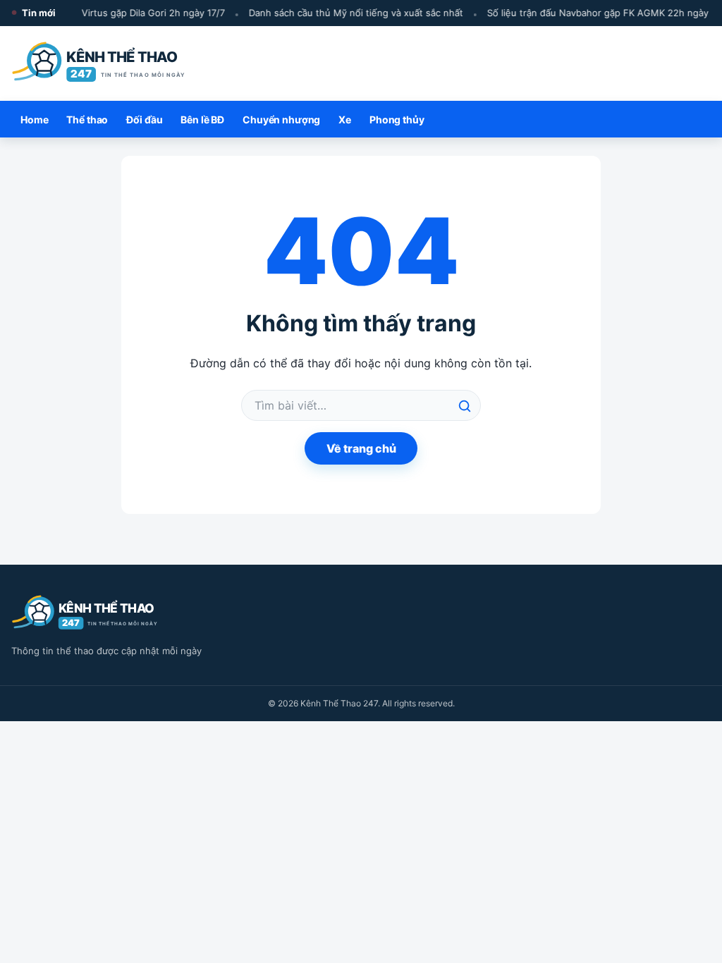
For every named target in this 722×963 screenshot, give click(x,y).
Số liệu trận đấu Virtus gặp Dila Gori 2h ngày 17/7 (113, 12)
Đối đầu (144, 119)
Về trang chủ (361, 448)
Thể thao (87, 119)
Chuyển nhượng (281, 119)
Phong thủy (396, 119)
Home (34, 119)
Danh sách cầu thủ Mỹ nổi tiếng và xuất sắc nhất (352, 12)
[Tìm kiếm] (464, 406)
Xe (344, 119)
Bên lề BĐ (202, 119)
